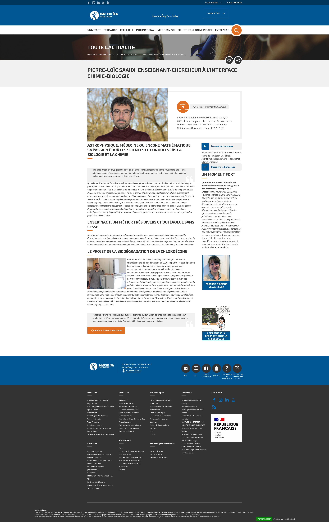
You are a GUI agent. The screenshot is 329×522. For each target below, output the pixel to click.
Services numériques (157, 413)
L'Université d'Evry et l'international (131, 451)
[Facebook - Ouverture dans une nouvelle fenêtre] (88, 2)
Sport (152, 431)
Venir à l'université (94, 419)
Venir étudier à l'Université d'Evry (131, 457)
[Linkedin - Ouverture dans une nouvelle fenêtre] (98, 2)
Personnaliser (264, 518)
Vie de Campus (166, 30)
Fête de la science (125, 422)
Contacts (122, 470)
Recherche (127, 30)
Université (94, 30)
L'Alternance (91, 473)
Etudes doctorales (125, 416)
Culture (152, 434)
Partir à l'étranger (125, 454)
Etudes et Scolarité (94, 463)
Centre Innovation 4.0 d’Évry (191, 447)
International (145, 30)
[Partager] (238, 60)
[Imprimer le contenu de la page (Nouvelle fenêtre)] (229, 60)
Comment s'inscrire (94, 457)
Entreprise (222, 30)
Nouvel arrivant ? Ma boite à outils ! (99, 460)
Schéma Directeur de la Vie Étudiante (100, 434)
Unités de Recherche (126, 403)
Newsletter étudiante (94, 425)
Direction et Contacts (126, 431)
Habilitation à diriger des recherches (132, 419)
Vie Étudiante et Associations (160, 416)
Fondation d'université (189, 406)
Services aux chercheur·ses (128, 410)
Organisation (92, 403)
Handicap (153, 428)
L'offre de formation (94, 451)
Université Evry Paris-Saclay (101, 54)
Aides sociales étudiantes (159, 419)
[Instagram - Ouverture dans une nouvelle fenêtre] (93, 2)
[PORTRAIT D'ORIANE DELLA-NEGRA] (216, 268)
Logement (153, 422)
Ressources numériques (158, 457)
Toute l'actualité (128, 54)
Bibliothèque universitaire (195, 30)
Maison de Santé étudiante (159, 425)
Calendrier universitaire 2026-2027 (99, 454)
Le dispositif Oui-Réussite (96, 482)
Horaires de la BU (156, 451)
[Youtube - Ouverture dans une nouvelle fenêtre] (103, 2)
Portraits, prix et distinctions (97, 416)
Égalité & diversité (93, 410)
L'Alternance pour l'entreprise (192, 437)
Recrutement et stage (189, 440)
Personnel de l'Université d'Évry (130, 460)
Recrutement (92, 413)
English (121, 448)
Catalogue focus (156, 454)
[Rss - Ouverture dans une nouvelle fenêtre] (108, 2)
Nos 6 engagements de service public (100, 406)
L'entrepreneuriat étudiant (190, 444)
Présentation (123, 400)
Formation (110, 30)
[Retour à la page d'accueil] (103, 14)
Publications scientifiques (128, 406)
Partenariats (123, 467)
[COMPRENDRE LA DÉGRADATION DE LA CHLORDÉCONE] (216, 318)
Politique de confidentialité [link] (284, 519)
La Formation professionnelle (191, 434)
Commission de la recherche (129, 413)
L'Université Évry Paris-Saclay (97, 400)
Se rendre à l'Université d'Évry (129, 463)
